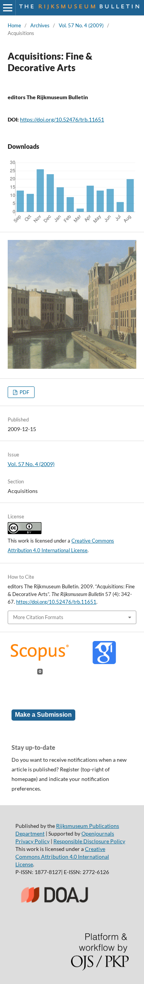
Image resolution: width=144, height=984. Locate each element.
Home (14, 25)
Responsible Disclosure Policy (89, 841)
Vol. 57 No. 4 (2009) (81, 25)
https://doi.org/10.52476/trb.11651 (62, 119)
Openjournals (97, 833)
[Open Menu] (7, 7)
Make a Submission (43, 714)
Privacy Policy (32, 841)
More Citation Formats (38, 617)
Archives (40, 25)
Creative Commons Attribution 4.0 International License (62, 856)
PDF (23, 392)
